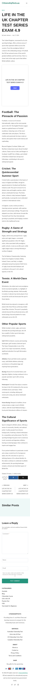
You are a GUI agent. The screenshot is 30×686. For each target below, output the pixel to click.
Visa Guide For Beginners (9, 606)
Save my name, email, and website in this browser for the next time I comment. (13, 573)
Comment (6, 533)
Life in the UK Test (15, 634)
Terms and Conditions (15, 655)
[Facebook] (11, 684)
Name (4, 560)
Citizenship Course (7, 596)
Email (4, 568)
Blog (3, 10)
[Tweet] (23, 477)
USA (3, 603)
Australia (4, 591)
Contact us (15, 650)
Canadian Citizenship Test (15, 639)
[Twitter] (15, 684)
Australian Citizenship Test (15, 631)
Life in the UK (6, 598)
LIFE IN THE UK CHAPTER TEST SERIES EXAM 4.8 (7, 489)
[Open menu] (26, 3)
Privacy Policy (15, 653)
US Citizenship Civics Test (15, 637)
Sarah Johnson (7, 35)
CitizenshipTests (23, 673)
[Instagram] (18, 684)
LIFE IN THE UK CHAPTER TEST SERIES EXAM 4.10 (22, 489)
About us (15, 647)
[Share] (13, 477)
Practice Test (5, 601)
